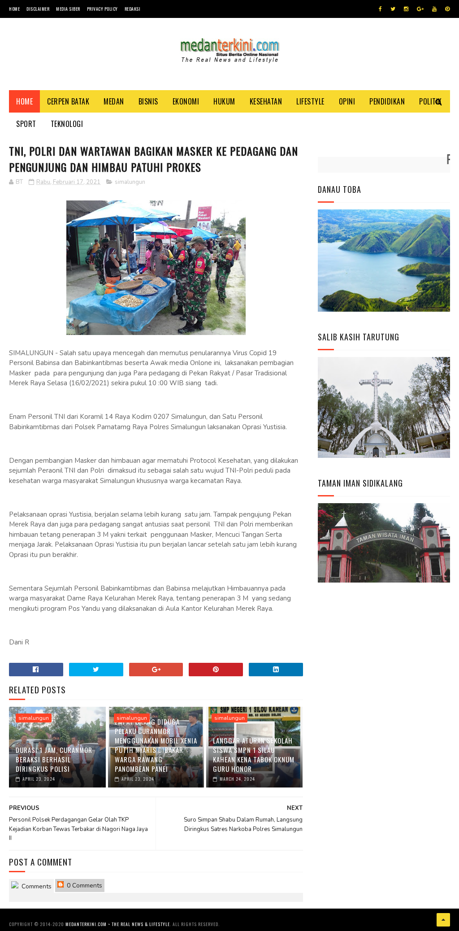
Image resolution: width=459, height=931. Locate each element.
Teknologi (67, 123)
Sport (26, 123)
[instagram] (406, 9)
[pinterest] (447, 9)
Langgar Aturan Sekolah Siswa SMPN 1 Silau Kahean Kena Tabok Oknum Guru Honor (253, 754)
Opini (347, 101)
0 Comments (83, 885)
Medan (114, 101)
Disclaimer (37, 8)
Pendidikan (387, 101)
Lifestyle (310, 101)
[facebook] (380, 9)
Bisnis (148, 101)
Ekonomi (186, 101)
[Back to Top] (443, 920)
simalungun (130, 182)
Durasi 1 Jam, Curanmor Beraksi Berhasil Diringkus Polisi (54, 759)
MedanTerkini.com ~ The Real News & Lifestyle (117, 924)
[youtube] (434, 9)
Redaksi (133, 8)
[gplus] (420, 9)
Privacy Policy (102, 8)
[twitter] (392, 9)
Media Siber (68, 8)
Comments (36, 886)
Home (14, 8)
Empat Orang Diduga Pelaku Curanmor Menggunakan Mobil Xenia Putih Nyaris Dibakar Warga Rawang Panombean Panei (156, 745)
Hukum (224, 101)
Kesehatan (266, 101)
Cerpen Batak (68, 101)
